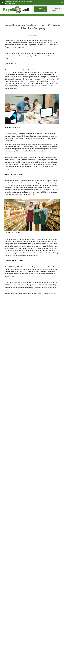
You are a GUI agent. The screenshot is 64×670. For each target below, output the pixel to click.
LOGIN (41, 9)
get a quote (52, 294)
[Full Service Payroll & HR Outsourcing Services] (16, 9)
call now (57, 2)
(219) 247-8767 (55, 8)
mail (61, 2)
